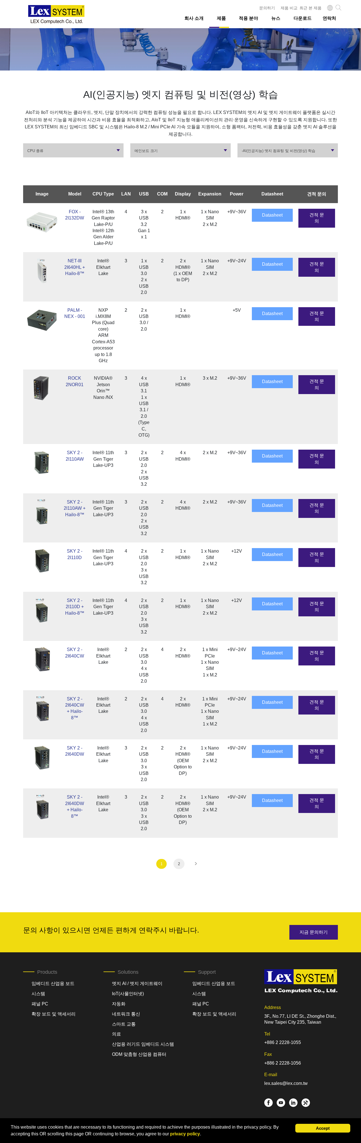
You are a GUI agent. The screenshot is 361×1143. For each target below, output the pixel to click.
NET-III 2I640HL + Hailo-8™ (74, 267)
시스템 (38, 993)
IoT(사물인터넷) (128, 993)
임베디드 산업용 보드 (53, 983)
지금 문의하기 (314, 932)
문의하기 (267, 8)
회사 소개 (194, 18)
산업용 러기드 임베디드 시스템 (143, 1044)
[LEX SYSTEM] (56, 14)
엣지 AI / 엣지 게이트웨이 (137, 983)
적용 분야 (248, 18)
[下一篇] (195, 863)
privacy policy (185, 1133)
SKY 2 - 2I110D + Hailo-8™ (74, 607)
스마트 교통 (124, 1024)
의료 (116, 1034)
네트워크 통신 (126, 1014)
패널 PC (40, 1003)
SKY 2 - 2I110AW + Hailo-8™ (74, 508)
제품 (221, 18)
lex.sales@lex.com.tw (286, 1083)
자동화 (119, 1003)
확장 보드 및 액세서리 (54, 1014)
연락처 (329, 18)
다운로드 (303, 18)
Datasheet (272, 215)
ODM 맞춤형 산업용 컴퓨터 (139, 1054)
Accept (323, 1128)
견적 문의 (316, 217)
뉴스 (275, 18)
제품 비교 (289, 8)
